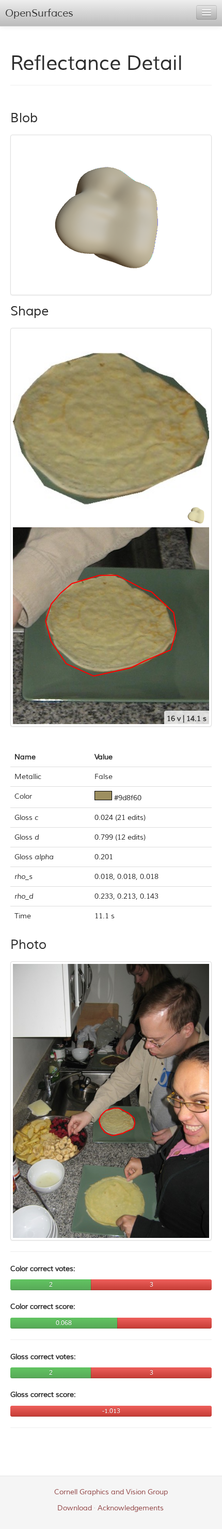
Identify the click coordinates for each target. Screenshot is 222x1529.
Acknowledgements (131, 1508)
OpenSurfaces (39, 13)
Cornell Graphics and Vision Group (111, 1492)
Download (74, 1508)
